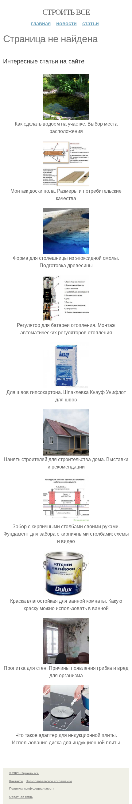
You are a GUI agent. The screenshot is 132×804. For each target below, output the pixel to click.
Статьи (90, 23)
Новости (66, 23)
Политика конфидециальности (32, 788)
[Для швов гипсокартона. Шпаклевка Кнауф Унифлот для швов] (66, 384)
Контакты (16, 781)
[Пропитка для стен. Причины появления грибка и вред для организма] (66, 660)
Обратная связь (21, 796)
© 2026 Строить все (24, 773)
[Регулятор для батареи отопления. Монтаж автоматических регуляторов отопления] (66, 317)
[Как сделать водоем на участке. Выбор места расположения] (66, 116)
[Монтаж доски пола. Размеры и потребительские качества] (66, 183)
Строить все (66, 11)
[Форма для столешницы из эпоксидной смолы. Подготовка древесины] (66, 250)
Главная (41, 23)
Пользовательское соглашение (49, 781)
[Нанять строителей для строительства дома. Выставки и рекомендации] (66, 451)
